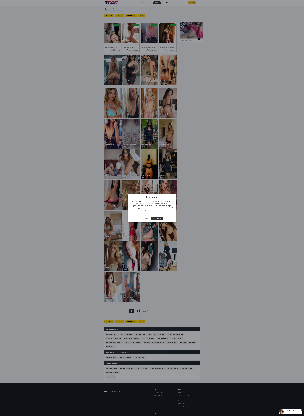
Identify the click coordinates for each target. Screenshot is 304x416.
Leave (146, 218)
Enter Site (157, 218)
